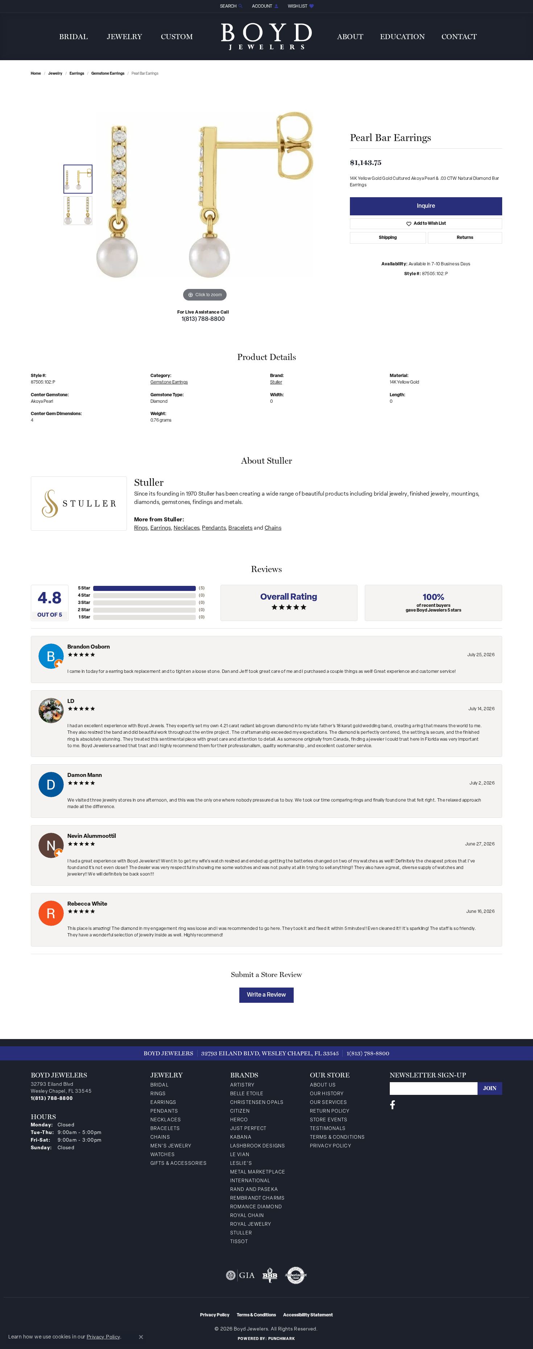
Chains (273, 528)
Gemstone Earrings (107, 74)
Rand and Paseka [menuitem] (254, 1189)
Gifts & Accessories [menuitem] (178, 1163)
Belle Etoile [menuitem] (247, 1094)
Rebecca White (87, 904)
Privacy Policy (330, 1146)
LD (70, 701)
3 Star (84, 603)
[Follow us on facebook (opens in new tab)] (392, 1105)
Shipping (388, 238)
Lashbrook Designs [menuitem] (257, 1146)
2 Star (84, 610)
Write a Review (266, 995)
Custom (177, 36)
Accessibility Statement (308, 1315)
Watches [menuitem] (162, 1155)
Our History (327, 1094)
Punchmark (281, 1339)
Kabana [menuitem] (241, 1137)
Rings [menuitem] (158, 1094)
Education (402, 36)
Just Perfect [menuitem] (248, 1128)
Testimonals (328, 1128)
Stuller (276, 382)
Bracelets (240, 528)
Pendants (214, 528)
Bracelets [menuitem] (165, 1128)
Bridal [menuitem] (159, 1085)
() (202, 588)
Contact (459, 36)
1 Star (84, 617)
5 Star (84, 588)
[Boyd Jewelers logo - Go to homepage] (266, 36)
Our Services (328, 1102)
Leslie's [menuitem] (241, 1163)
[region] (205, 194)
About (350, 36)
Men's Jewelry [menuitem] (171, 1146)
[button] (231, 6)
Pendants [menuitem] (164, 1111)
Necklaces (186, 528)
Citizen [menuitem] (240, 1111)
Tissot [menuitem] (239, 1242)
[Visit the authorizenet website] (296, 1275)
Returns (465, 238)
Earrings (77, 74)
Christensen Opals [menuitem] (257, 1102)
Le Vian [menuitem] (239, 1155)
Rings (141, 528)
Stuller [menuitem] (241, 1233)
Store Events (328, 1120)
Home (36, 74)
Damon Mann (84, 775)
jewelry (55, 74)
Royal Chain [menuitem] (247, 1215)
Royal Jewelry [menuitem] (251, 1224)
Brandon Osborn (88, 647)
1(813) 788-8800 (203, 319)
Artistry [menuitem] (242, 1085)
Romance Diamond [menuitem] (256, 1207)
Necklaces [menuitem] (165, 1120)
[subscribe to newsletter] (490, 1088)
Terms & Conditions (337, 1137)
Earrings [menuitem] (163, 1102)
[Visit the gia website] (240, 1275)
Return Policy (330, 1111)
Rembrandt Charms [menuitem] (257, 1198)
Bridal (73, 36)
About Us (323, 1085)
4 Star (84, 595)
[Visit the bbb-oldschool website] (269, 1275)
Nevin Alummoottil (91, 836)
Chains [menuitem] (160, 1137)
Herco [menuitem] (239, 1120)
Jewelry (124, 36)
